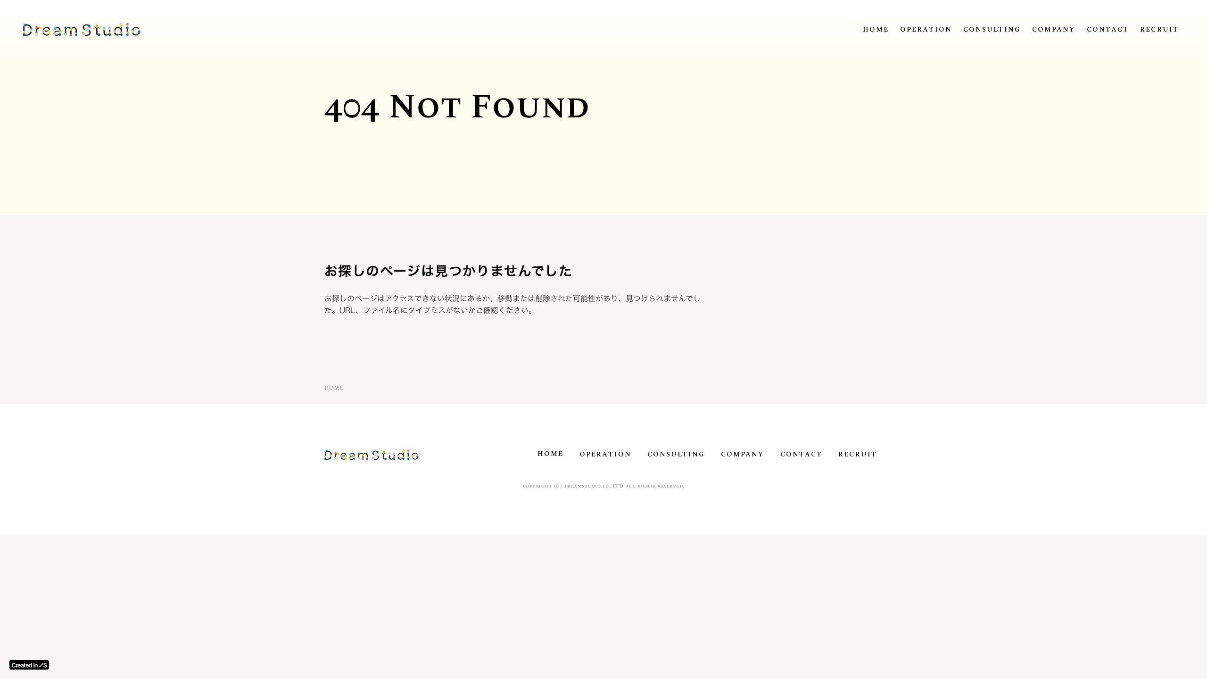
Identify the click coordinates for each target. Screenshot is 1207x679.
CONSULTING (992, 29)
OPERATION (926, 29)
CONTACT (1108, 29)
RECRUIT (1159, 29)
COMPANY (1053, 29)
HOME (876, 29)
